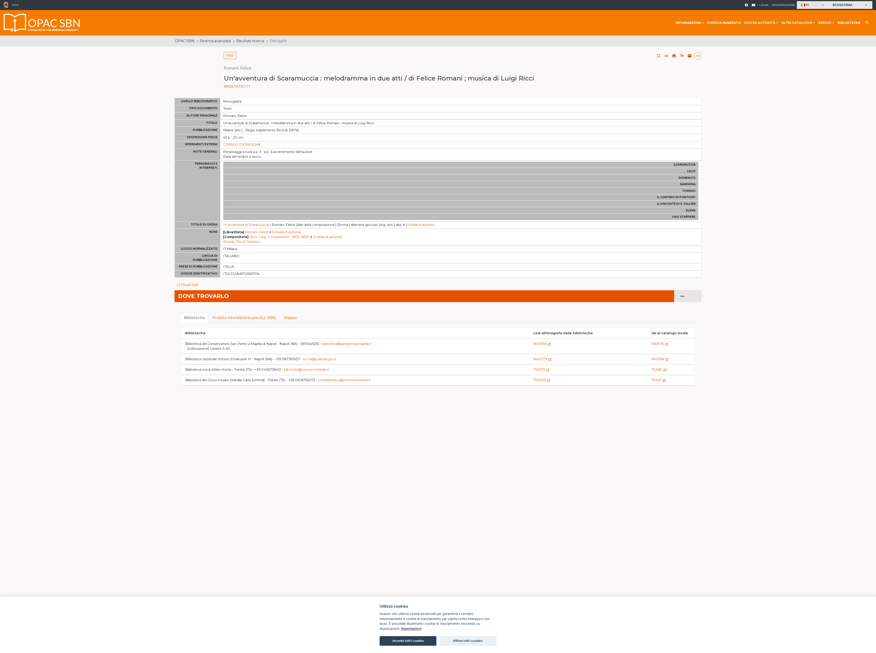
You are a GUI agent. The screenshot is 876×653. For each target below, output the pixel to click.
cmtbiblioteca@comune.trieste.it (344, 380)
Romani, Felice (257, 232)
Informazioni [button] (688, 23)
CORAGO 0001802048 (241, 145)
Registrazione (783, 5)
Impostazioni (411, 628)
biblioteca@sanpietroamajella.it (346, 344)
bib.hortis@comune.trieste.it (306, 370)
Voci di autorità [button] (759, 23)
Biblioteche (849, 23)
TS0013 (541, 370)
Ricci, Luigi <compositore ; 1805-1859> (279, 237)
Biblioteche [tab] (194, 318)
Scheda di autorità (420, 225)
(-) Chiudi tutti (187, 285)
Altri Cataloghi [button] (797, 23)
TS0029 (541, 380)
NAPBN (660, 359)
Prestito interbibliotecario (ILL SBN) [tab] (244, 318)
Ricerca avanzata (723, 23)
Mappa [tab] (290, 318)
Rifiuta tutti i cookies (467, 641)
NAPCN (659, 344)
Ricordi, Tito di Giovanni (241, 242)
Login (763, 5)
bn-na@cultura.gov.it (319, 359)
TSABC (659, 370)
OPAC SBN (184, 41)
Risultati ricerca (250, 41)
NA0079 (542, 359)
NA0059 (542, 344)
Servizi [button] (824, 23)
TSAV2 (658, 380)
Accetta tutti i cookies (408, 641)
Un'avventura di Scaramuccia (246, 225)
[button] (813, 5)
